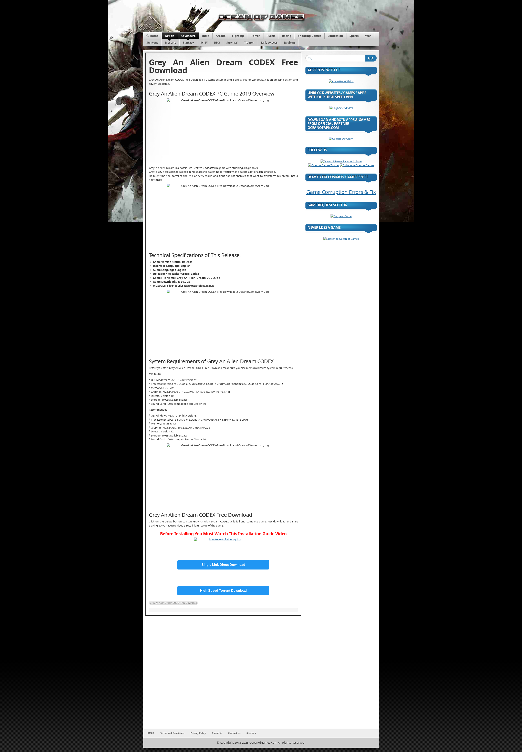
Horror (255, 36)
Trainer (249, 42)
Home (154, 36)
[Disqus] (223, 675)
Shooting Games (309, 36)
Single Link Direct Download (223, 564)
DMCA (150, 732)
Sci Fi (204, 42)
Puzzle (271, 36)
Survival (232, 42)
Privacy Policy (198, 732)
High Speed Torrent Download (223, 590)
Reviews (289, 42)
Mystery (170, 42)
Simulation (335, 36)
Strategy (152, 42)
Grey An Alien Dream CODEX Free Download (173, 602)
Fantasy (188, 42)
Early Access (269, 42)
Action (169, 36)
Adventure (188, 36)
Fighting (238, 36)
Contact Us (234, 732)
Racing (286, 36)
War (368, 36)
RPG (217, 42)
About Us (217, 732)
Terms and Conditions (172, 732)
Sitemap (251, 732)
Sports (354, 36)
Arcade (221, 36)
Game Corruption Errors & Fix (341, 192)
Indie (205, 36)
